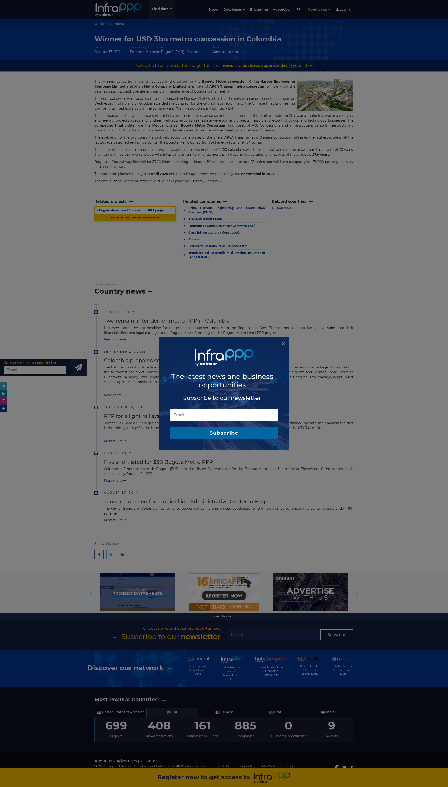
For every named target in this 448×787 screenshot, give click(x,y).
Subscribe (224, 433)
